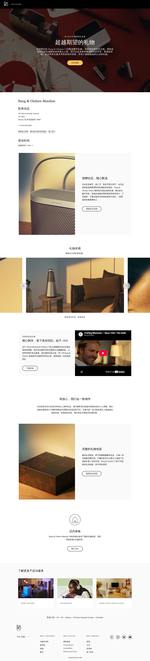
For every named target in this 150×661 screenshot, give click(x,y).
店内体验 (77, 63)
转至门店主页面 (16, 4)
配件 (50, 652)
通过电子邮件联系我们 (38, 131)
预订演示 (52, 131)
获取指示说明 (23, 131)
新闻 (97, 641)
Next (126, 285)
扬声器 (51, 645)
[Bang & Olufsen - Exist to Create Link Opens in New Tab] (6, 5)
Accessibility (75, 648)
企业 (97, 645)
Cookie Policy (75, 645)
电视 (50, 649)
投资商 (98, 649)
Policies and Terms (75, 651)
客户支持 (98, 652)
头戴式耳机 (51, 641)
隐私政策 (75, 641)
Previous (23, 285)
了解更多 (32, 368)
